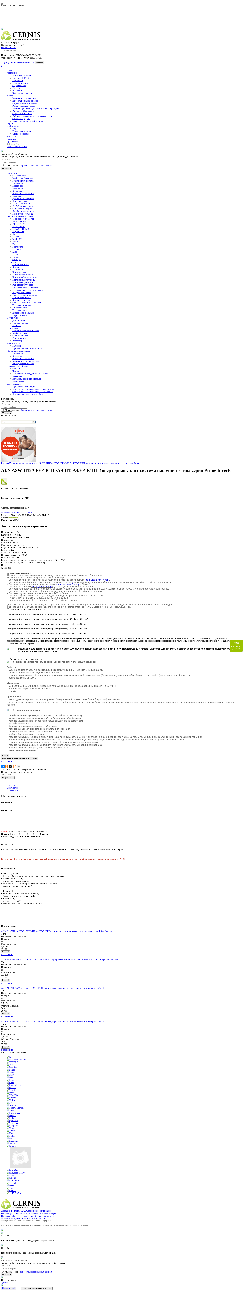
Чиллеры (16, 371)
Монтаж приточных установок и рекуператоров (35, 108)
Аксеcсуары (18, 340)
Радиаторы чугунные (22, 285)
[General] (11, 1131)
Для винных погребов (23, 198)
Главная (10, 70)
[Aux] (10, 1188)
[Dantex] (11, 1115)
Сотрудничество (20, 83)
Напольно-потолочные (23, 193)
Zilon (14, 252)
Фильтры (16, 259)
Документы (12, 788)
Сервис (10, 123)
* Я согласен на (28, 165)
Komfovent (17, 247)
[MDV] (10, 1072)
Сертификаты (19, 85)
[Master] (11, 1128)
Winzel (15, 254)
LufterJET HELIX (20, 229)
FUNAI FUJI (18, 226)
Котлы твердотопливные (24, 280)
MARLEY (17, 239)
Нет (6, 1282)
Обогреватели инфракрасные (26, 302)
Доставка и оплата (10, 1211)
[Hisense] (11, 1097)
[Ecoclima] (12, 1067)
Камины (16, 267)
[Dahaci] (11, 1092)
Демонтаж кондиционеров (25, 101)
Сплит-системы (20, 175)
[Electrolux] (12, 1141)
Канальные (17, 188)
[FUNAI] (11, 1087)
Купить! (5, 952)
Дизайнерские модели (23, 211)
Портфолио (17, 80)
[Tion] (10, 1064)
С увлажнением (20, 335)
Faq (14, 129)
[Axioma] (11, 1178)
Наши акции (7, 1213)
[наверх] (2, 1230)
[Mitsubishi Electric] (16, 1059)
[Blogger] (14, 766)
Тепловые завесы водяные (25, 287)
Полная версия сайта (17, 146)
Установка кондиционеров (43, 1213)
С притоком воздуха (22, 208)
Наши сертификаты (10, 1216)
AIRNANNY (18, 224)
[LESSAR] (20, 1167)
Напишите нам (8, 47)
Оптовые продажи (21, 118)
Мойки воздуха (19, 333)
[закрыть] (2, 151)
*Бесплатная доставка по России (17, 512)
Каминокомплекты (21, 300)
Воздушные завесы (21, 292)
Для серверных (19, 201)
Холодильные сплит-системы (26, 379)
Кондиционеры (16, 463)
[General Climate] (15, 1108)
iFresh (15, 234)
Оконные (16, 196)
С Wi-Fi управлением (22, 206)
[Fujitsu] (11, 1057)
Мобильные (18, 381)
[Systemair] (12, 1120)
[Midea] (11, 1100)
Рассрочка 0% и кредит (23, 111)
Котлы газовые (19, 272)
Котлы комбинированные (24, 277)
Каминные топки (20, 264)
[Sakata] (11, 1143)
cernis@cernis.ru (26, 62)
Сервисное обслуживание (24, 103)
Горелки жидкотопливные (25, 295)
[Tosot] (10, 1075)
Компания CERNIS (21, 75)
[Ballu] (10, 1118)
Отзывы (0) (12, 790)
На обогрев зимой (21, 203)
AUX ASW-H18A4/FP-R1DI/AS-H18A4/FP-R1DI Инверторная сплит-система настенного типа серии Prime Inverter (91, 463)
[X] (10, 766)
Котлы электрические (22, 282)
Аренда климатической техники (27, 121)
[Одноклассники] (6, 766)
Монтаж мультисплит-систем (26, 361)
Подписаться (7, 778)
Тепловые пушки (20, 310)
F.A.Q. (22, 1211)
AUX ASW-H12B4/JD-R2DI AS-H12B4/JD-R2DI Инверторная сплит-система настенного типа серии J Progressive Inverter (59, 959)
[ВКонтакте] (3, 766)
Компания (12, 73)
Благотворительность (22, 93)
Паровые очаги (19, 315)
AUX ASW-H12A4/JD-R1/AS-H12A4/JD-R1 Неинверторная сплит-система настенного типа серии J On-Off (53, 1021)
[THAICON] (13, 1095)
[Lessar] (11, 1070)
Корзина (11, 139)
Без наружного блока (22, 214)
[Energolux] (12, 1125)
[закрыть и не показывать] (2, 29)
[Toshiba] (11, 1105)
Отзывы (16, 88)
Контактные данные (44, 1216)
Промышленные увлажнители (27, 348)
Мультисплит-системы (23, 181)
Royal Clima (18, 231)
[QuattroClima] (14, 1085)
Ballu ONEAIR (19, 221)
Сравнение (12, 141)
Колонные (17, 191)
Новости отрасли (22, 1213)
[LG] (9, 1138)
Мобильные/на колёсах (23, 178)
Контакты (11, 136)
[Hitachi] (11, 1133)
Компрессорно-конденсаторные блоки (30, 374)
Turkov (15, 257)
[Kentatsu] (12, 1080)
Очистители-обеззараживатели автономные (33, 389)
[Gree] (10, 1103)
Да (2, 1282)
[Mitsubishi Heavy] (16, 1173)
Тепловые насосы (20, 307)
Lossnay (16, 236)
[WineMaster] (13, 1170)
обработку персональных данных (36, 165)
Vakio (15, 241)
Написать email (8, 1288)
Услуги (10, 96)
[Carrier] (11, 1136)
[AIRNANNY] (14, 1193)
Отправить (6, 168)
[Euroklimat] (13, 1180)
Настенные (17, 183)
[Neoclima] (12, 1123)
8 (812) (15, 144)
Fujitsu (15, 244)
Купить (5, 755)
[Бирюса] (11, 1146)
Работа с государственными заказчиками (32, 116)
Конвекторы (18, 269)
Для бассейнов (19, 320)
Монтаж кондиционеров (24, 98)
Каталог (39, 63)
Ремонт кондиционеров (23, 106)
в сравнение (7, 761)
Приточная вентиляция (23, 386)
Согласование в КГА (22, 113)
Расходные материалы (23, 363)
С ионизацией (19, 338)
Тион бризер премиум (23, 219)
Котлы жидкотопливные (24, 274)
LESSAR (16, 249)
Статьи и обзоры (20, 134)
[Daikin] (11, 1077)
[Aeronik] (11, 1183)
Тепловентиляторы (21, 305)
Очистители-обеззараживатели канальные (32, 391)
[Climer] (11, 1110)
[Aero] (10, 1175)
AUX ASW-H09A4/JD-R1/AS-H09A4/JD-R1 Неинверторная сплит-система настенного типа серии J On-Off (53, 988)
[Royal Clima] (13, 1113)
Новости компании (21, 131)
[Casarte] (11, 1090)
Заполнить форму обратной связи (36, 1288)
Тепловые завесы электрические (28, 290)
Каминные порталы (21, 297)
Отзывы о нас (27, 1216)
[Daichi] (11, 1185)
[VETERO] (12, 1062)
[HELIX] (11, 1190)
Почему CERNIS (20, 78)
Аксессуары (18, 376)
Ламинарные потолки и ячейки (27, 394)
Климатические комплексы (25, 330)
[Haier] (10, 1082)
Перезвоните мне (19, 758)
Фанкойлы (17, 368)
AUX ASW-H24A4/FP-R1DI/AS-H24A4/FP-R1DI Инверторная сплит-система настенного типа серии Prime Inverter (56, 931)
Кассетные (17, 186)
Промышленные (20, 323)
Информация (13, 126)
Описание (12, 785)
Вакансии (17, 90)
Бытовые (16, 325)
